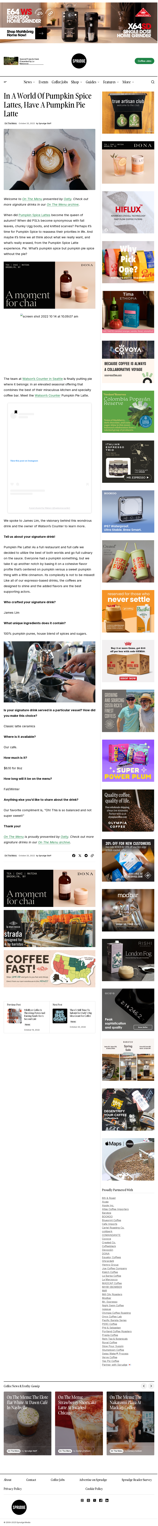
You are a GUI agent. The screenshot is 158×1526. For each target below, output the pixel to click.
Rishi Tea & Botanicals (115, 1338)
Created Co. (109, 1242)
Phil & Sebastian (111, 1327)
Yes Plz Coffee (110, 1361)
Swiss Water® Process (115, 1353)
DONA (106, 1253)
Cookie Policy (94, 1488)
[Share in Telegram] (86, 856)
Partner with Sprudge (114, 1364)
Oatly (67, 199)
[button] (5, 82)
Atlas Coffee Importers (115, 1209)
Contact (31, 1480)
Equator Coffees (111, 1257)
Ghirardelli (108, 1261)
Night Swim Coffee (113, 1305)
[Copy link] (92, 856)
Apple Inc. (108, 1205)
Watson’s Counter (47, 395)
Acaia (105, 1201)
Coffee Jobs (58, 1480)
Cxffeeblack (109, 1246)
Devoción (107, 1249)
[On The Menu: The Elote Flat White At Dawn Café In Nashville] (27, 1423)
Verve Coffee (109, 1357)
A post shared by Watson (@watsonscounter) (49, 508)
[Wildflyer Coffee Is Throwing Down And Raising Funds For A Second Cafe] (27, 1017)
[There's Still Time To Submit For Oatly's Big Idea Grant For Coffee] (72, 1017)
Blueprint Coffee (111, 1220)
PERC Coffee (109, 1324)
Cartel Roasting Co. (113, 1227)
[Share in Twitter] (80, 856)
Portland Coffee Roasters (117, 1331)
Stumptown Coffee (113, 1349)
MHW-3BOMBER (112, 1286)
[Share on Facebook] (74, 856)
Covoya (106, 1238)
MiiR (104, 1290)
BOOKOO (107, 1216)
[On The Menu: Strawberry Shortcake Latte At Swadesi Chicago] (79, 1423)
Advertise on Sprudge (93, 1480)
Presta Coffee (110, 1335)
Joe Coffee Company (114, 1268)
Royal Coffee (109, 1342)
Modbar (106, 1298)
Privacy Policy (13, 1488)
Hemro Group (110, 1264)
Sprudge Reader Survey (137, 1480)
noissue (106, 1309)
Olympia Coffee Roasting (116, 1312)
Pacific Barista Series (114, 1320)
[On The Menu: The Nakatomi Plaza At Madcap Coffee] (130, 1423)
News (27, 1024)
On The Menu (11, 123)
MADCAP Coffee (112, 1283)
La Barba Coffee (111, 1275)
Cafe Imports (109, 1223)
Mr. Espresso (109, 1301)
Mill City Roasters (112, 1294)
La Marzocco (110, 1279)
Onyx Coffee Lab (112, 1316)
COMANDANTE (111, 1235)
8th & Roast (109, 1198)
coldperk (107, 1231)
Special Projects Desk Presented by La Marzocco (29, 61)
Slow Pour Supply (113, 1346)
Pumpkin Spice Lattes (34, 215)
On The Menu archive (63, 204)
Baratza (106, 1212)
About (7, 1480)
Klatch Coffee (110, 1272)
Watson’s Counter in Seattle (42, 379)
